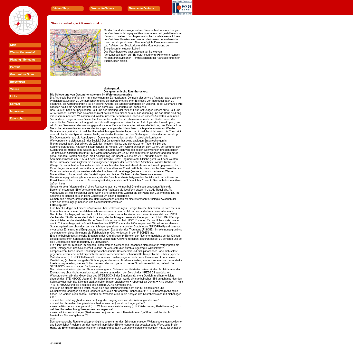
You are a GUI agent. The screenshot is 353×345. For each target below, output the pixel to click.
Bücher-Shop (61, 8)
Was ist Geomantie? (23, 52)
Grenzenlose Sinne (22, 74)
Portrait (15, 67)
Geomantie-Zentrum (141, 8)
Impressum (17, 111)
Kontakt (15, 103)
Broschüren (17, 81)
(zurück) (55, 343)
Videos (14, 89)
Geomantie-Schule (102, 8)
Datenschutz (18, 118)
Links (13, 96)
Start (13, 44)
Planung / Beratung (22, 59)
